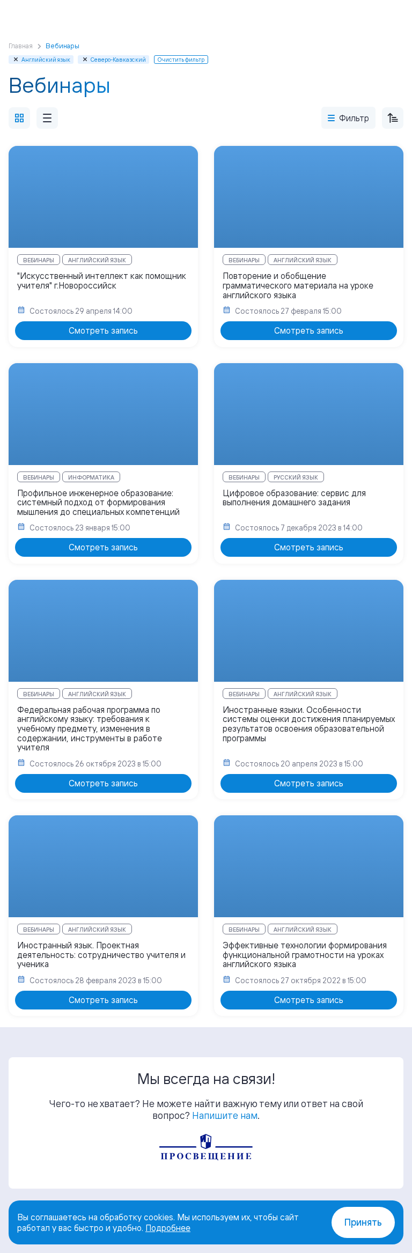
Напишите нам (225, 1115)
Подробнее (167, 1227)
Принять (363, 1222)
